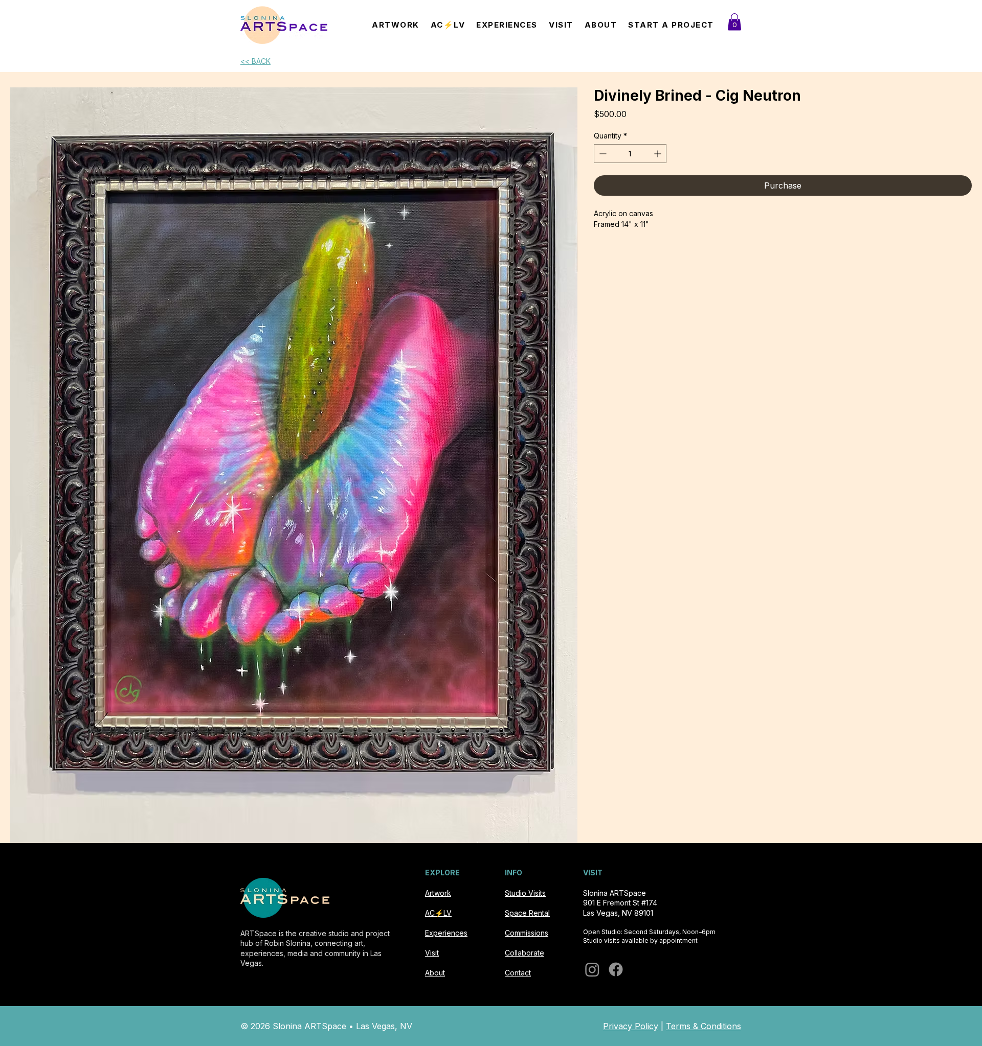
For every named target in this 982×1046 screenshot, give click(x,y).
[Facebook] (616, 969)
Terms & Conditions (703, 1026)
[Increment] (658, 153)
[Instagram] (592, 969)
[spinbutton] (630, 153)
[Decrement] (601, 153)
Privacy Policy (630, 1026)
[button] (734, 21)
